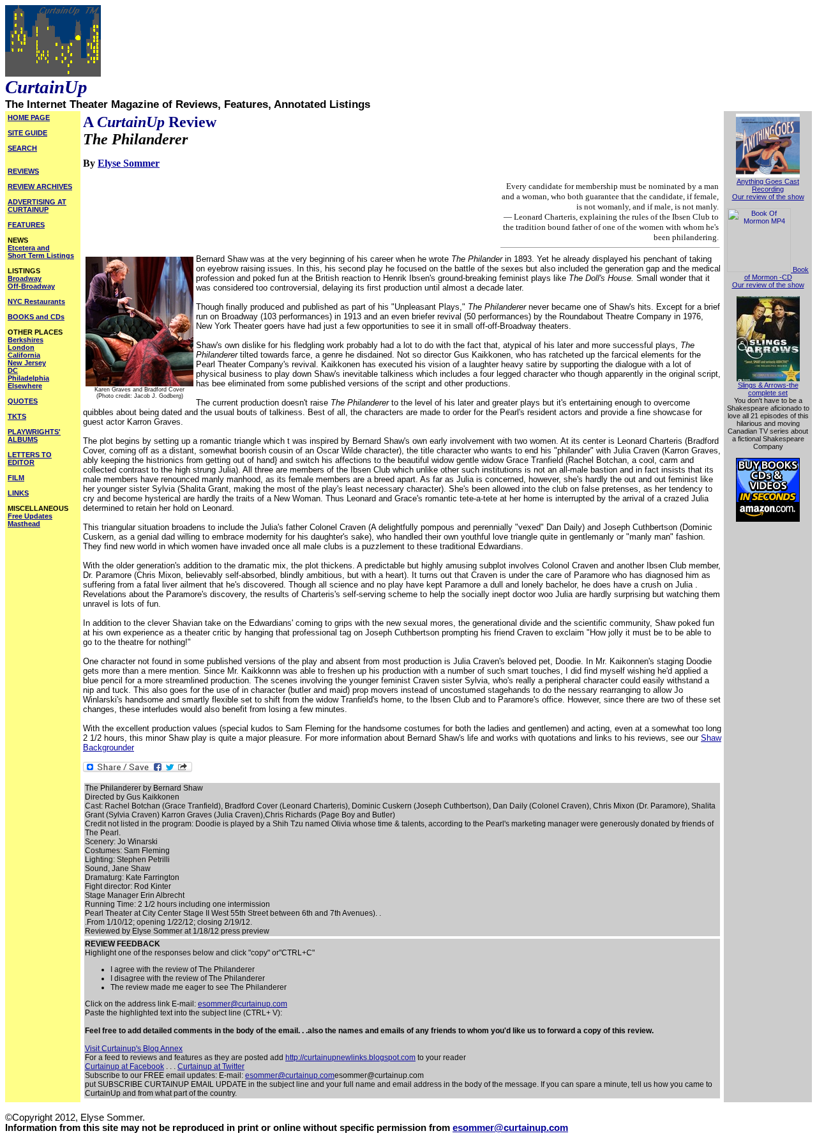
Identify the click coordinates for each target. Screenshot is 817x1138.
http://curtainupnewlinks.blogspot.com (350, 1057)
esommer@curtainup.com (242, 1003)
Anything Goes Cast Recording (768, 185)
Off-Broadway (31, 286)
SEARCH (22, 148)
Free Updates (30, 516)
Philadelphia (28, 378)
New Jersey (27, 363)
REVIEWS (23, 171)
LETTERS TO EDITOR (30, 458)
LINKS (18, 493)
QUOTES (23, 401)
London (21, 347)
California (24, 355)
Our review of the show (768, 197)
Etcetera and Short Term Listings (41, 251)
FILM (16, 478)
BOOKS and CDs (36, 317)
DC (13, 370)
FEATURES (26, 225)
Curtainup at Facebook (124, 1066)
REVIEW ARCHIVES (40, 186)
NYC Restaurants (36, 301)
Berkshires (25, 340)
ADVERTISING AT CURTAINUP (37, 205)
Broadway (24, 278)
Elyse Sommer (129, 163)
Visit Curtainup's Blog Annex (134, 1048)
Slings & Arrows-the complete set (768, 389)
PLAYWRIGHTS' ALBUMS (34, 435)
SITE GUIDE (27, 133)
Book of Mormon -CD (776, 273)
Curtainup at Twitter (210, 1066)
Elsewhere (25, 386)
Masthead (24, 523)
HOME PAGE (29, 117)
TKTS (17, 416)
